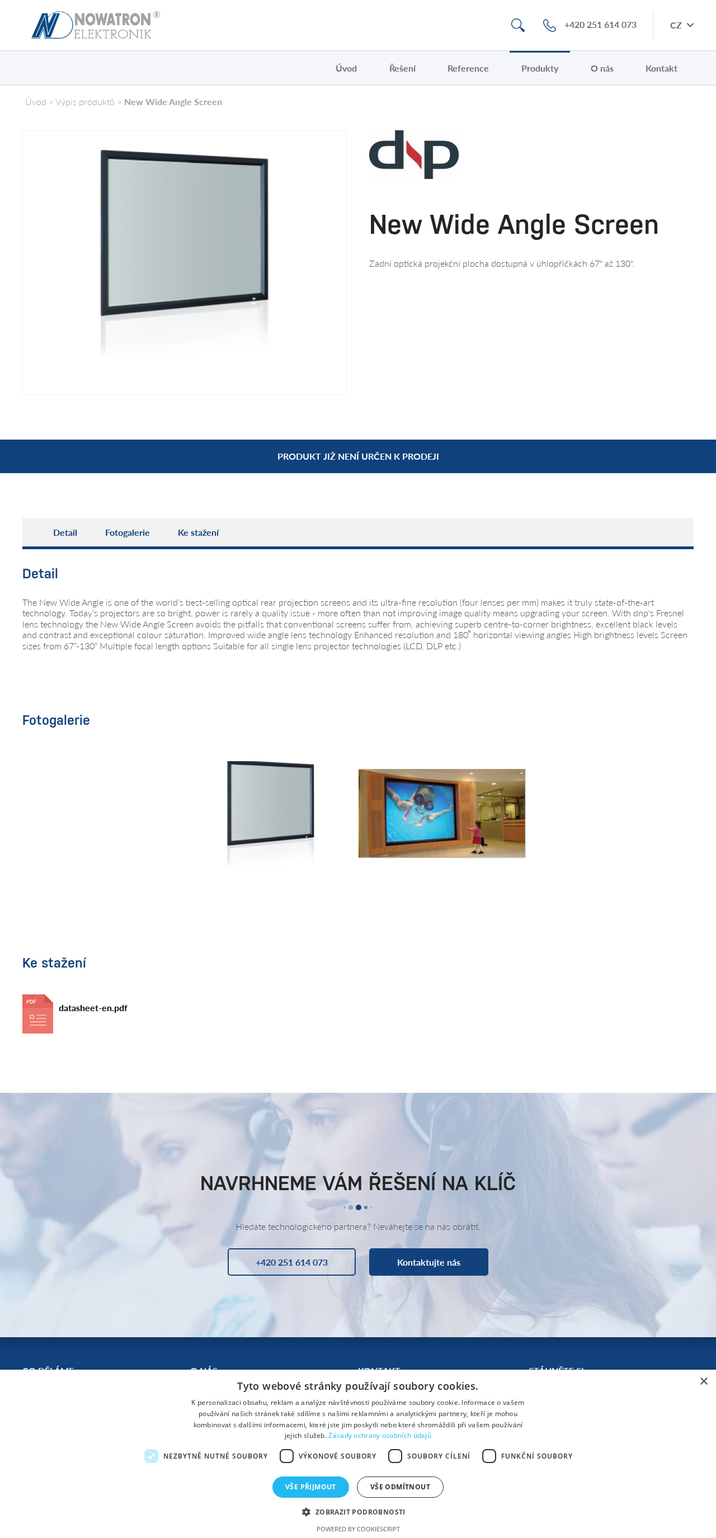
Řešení (402, 68)
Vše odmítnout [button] (400, 1487)
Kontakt (661, 68)
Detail (65, 532)
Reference (468, 68)
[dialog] (358, 1454)
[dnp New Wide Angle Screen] (442, 818)
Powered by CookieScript (358, 1529)
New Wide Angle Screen (173, 101)
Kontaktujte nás (428, 1262)
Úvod (346, 68)
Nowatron (95, 25)
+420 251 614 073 (600, 25)
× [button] (703, 1381)
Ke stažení (198, 532)
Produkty (539, 68)
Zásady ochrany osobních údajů (379, 1435)
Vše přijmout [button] (310, 1487)
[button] (357, 1511)
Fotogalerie (127, 532)
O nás (602, 68)
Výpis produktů (85, 101)
